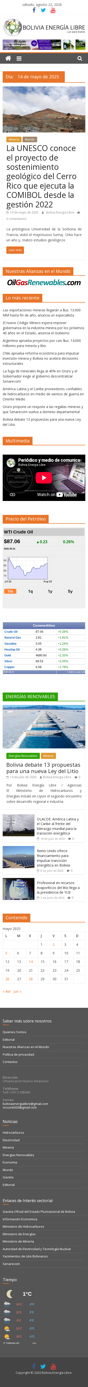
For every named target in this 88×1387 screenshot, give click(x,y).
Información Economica (20, 1219)
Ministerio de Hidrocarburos (23, 1226)
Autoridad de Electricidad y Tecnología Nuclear (37, 1249)
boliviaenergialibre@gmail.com (25, 1103)
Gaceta (8, 1177)
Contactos (10, 1062)
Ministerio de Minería (18, 1241)
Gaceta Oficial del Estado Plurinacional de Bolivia (39, 1211)
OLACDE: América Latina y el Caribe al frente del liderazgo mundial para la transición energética (58, 826)
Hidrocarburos (13, 1132)
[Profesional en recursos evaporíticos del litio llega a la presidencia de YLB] (18, 880)
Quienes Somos (14, 1032)
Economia (10, 1162)
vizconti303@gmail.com (20, 1107)
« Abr (7, 991)
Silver (8, 661)
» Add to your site (76, 672)
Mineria (14, 139)
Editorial (9, 1039)
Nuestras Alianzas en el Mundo (26, 1047)
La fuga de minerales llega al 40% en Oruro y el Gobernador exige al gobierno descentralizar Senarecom (40, 376)
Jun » (17, 991)
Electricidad (11, 1140)
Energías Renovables (23, 756)
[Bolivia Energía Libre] (8, 58)
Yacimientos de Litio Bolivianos (25, 1256)
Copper (9, 667)
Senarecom (11, 1264)
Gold (7, 655)
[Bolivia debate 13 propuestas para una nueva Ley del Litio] (44, 707)
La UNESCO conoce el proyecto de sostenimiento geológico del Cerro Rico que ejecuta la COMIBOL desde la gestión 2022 (41, 176)
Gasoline (10, 643)
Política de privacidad (18, 1054)
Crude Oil (10, 631)
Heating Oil (12, 649)
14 (31, 961)
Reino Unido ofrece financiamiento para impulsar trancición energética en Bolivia (53, 857)
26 (7, 979)
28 (31, 979)
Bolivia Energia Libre (60, 212)
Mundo (30, 139)
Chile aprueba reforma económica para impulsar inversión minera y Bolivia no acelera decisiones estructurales (41, 358)
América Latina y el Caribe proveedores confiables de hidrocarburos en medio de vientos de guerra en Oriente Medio (43, 394)
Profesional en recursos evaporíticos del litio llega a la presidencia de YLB (58, 887)
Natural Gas (12, 637)
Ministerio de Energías (19, 1234)
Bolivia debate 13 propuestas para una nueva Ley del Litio (43, 768)
